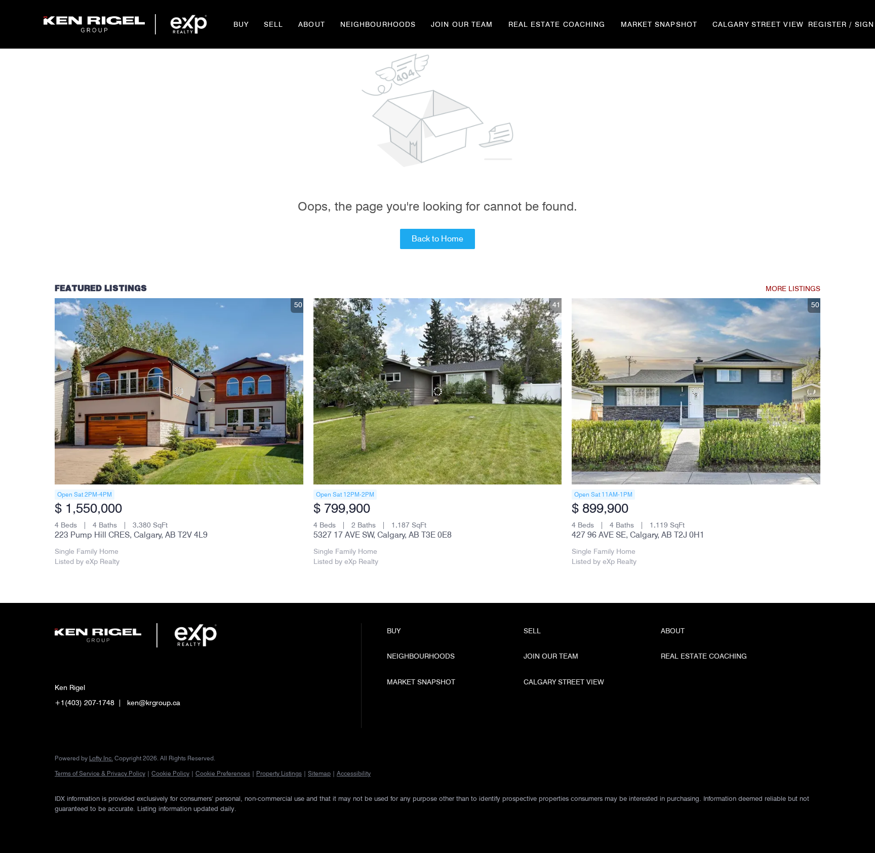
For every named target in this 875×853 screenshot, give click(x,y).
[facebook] (67, 826)
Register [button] (827, 24)
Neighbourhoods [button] (378, 24)
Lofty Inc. (101, 758)
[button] (94, 24)
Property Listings (279, 773)
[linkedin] (96, 826)
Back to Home (437, 238)
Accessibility (354, 773)
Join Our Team (462, 24)
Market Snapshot (659, 24)
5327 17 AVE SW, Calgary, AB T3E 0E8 (382, 535)
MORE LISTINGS (793, 289)
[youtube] (155, 826)
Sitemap (319, 773)
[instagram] (125, 826)
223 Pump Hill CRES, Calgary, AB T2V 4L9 (131, 535)
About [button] (311, 24)
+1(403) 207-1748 (84, 703)
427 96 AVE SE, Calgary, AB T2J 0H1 (638, 535)
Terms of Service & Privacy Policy (100, 773)
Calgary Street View (758, 24)
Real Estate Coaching (557, 24)
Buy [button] (241, 24)
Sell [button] (273, 24)
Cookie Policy (170, 773)
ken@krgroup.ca (153, 703)
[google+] (184, 826)
